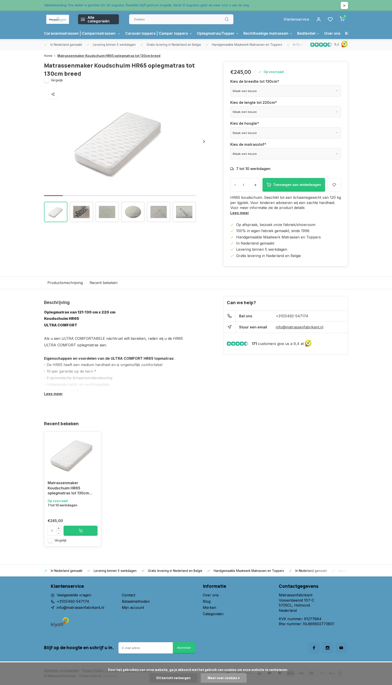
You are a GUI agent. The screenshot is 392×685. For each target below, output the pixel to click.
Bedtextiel (306, 33)
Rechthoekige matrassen (265, 33)
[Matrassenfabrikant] (57, 19)
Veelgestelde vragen (74, 595)
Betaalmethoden (136, 601)
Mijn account (133, 607)
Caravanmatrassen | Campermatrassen (80, 33)
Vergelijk (57, 80)
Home (48, 56)
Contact (128, 595)
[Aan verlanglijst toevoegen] (94, 438)
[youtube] (341, 647)
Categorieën (213, 614)
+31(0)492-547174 (292, 316)
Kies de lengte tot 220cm (253, 102)
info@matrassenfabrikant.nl (299, 327)
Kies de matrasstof (248, 144)
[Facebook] (314, 647)
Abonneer (184, 647)
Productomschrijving (65, 282)
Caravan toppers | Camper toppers (156, 33)
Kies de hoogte (244, 123)
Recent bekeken (104, 282)
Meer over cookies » (224, 678)
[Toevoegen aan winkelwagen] (81, 531)
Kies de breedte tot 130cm (254, 81)
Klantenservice (296, 19)
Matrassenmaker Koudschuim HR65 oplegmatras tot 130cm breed (108, 56)
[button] (204, 141)
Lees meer (239, 213)
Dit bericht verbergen (173, 678)
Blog (207, 601)
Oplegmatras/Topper (216, 33)
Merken (209, 607)
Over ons (332, 33)
